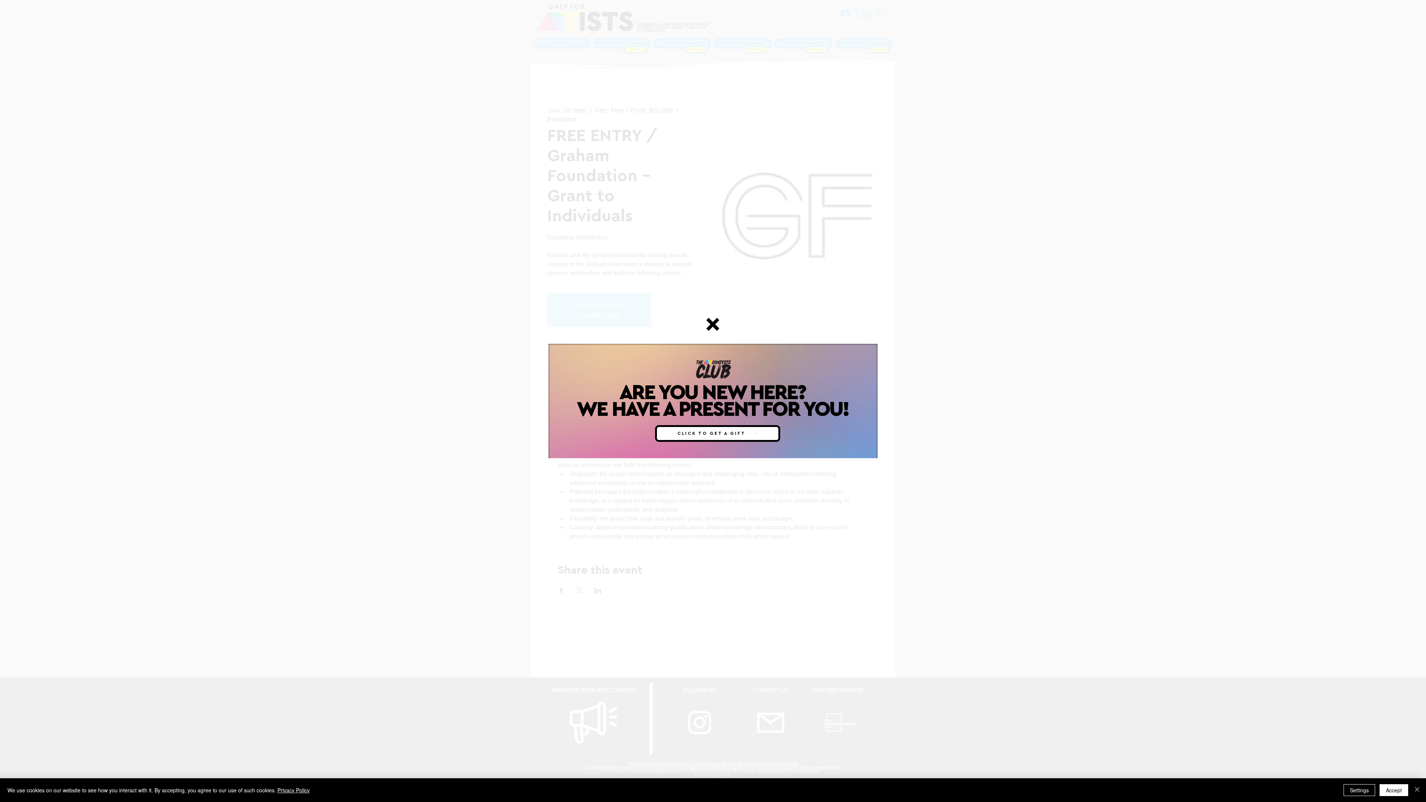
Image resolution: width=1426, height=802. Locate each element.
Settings (1359, 790)
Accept (1394, 790)
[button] (712, 324)
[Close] (1417, 790)
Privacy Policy (293, 790)
